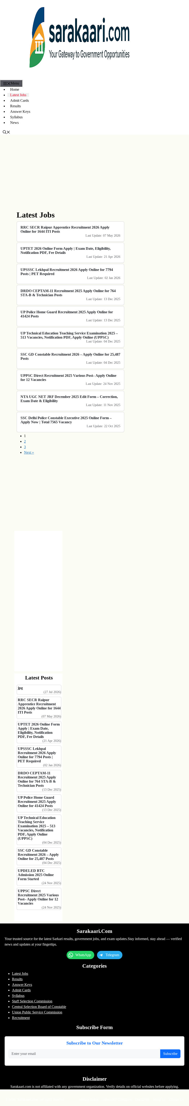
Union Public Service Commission (37, 1012)
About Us (159, 1099)
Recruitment (21, 1018)
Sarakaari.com (28, 1099)
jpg (20, 688)
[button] (6, 132)
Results (15, 106)
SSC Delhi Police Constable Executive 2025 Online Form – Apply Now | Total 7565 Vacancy (66, 420)
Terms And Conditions (117, 1099)
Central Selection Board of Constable (39, 1007)
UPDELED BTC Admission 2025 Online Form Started (36, 875)
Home (14, 89)
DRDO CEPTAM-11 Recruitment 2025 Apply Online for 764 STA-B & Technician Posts (68, 293)
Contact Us (176, 1099)
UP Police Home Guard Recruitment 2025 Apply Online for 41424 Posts (67, 314)
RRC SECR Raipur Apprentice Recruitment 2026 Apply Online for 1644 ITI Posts (65, 229)
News (14, 123)
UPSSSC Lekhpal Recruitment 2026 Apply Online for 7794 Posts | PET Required (67, 272)
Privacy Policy (89, 1099)
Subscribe (170, 1054)
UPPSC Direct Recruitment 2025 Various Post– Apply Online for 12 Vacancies (68, 378)
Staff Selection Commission (32, 1001)
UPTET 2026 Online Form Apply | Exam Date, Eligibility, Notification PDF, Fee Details (66, 251)
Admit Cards (19, 100)
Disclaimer (142, 1099)
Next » (29, 452)
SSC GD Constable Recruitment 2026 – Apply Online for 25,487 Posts (70, 356)
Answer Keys (20, 111)
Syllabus (16, 117)
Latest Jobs (18, 95)
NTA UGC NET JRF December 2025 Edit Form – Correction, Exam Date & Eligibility (69, 399)
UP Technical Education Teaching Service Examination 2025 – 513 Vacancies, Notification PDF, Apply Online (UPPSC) (69, 335)
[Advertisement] (70, 172)
